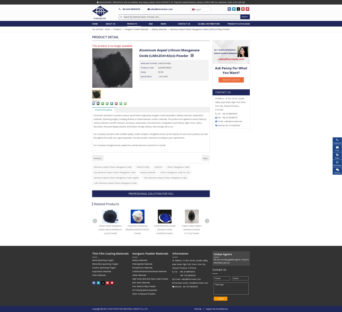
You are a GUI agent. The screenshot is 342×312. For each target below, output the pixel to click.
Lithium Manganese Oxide (178, 167)
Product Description (103, 110)
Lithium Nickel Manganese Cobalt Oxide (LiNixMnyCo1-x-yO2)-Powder (110, 230)
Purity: (143, 72)
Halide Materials (139, 275)
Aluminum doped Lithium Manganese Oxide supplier (116, 177)
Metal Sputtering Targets (103, 260)
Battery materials (147, 172)
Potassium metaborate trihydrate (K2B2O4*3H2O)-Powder (137, 230)
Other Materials (99, 275)
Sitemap (197, 309)
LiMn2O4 (158, 167)
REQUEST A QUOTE (231, 80)
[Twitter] (238, 9)
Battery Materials (139, 260)
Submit (221, 298)
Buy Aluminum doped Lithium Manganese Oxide (115, 172)
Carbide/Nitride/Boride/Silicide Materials (149, 271)
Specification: (146, 76)
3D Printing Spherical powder (144, 290)
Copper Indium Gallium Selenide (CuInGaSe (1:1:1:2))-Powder (192, 230)
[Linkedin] (234, 9)
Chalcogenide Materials (142, 264)
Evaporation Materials (101, 271)
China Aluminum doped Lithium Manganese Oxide (165, 177)
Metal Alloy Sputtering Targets (105, 264)
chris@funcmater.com (198, 283)
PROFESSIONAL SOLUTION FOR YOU (151, 193)
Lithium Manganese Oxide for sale (175, 172)
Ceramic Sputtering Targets (104, 267)
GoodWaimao (222, 309)
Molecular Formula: (149, 63)
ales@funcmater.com (233, 122)
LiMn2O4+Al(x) (143, 167)
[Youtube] (243, 9)
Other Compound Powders (144, 294)
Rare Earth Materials (141, 282)
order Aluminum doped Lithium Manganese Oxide (115, 183)
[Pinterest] (247, 9)
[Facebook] (229, 9)
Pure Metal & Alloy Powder (144, 286)
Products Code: (147, 67)
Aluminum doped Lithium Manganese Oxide (113, 167)
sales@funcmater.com (161, 9)
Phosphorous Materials (142, 267)
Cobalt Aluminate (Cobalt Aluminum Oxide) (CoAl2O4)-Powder (164, 230)
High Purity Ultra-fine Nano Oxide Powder (150, 279)
